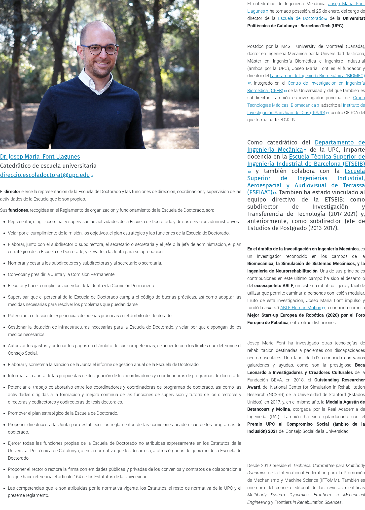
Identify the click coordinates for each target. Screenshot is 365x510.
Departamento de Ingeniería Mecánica (306, 146)
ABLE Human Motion (300, 307)
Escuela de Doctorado (301, 18)
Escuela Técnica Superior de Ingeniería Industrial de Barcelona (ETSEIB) (306, 160)
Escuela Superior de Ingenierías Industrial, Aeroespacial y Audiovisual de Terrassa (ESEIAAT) (306, 182)
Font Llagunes (40, 156)
